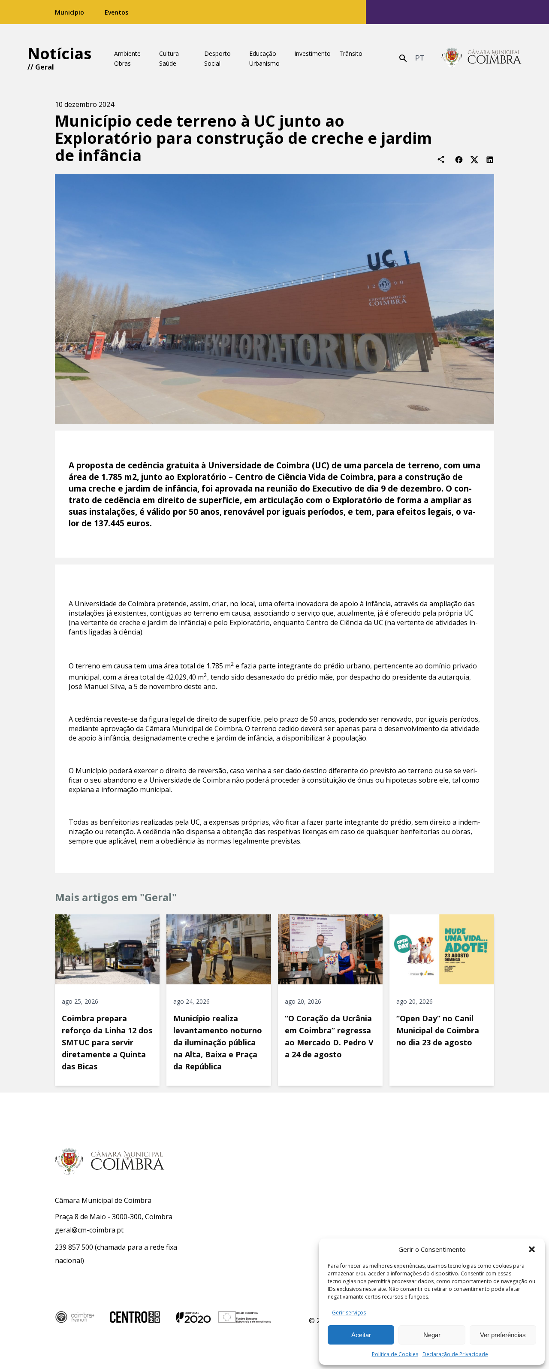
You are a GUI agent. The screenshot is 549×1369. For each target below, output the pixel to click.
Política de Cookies (395, 1354)
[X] (474, 159)
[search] (403, 58)
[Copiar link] (441, 159)
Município (69, 12)
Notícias (59, 53)
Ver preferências (503, 1335)
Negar (431, 1335)
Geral (44, 67)
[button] (532, 1249)
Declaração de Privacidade (455, 1354)
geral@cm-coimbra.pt (89, 1230)
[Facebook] (459, 159)
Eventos (116, 12)
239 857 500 (74, 1247)
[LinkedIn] (490, 159)
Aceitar (361, 1335)
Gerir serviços (349, 1312)
